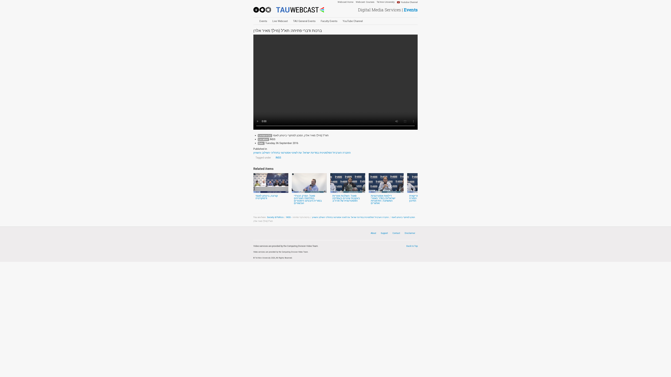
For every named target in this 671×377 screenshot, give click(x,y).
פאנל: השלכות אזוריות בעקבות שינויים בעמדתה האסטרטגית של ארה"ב (346, 198)
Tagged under (263, 157)
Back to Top (412, 246)
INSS (278, 157)
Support (384, 233)
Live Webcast (280, 21)
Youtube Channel (409, 2)
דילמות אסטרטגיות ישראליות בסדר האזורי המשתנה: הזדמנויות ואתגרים (383, 199)
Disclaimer (410, 233)
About (373, 233)
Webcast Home (345, 2)
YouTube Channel (353, 21)
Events (263, 21)
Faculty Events (329, 21)
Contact (396, 233)
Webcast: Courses (365, 2)
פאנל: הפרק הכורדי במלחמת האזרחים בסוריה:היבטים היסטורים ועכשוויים (308, 199)
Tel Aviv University (386, 2)
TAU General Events (304, 21)
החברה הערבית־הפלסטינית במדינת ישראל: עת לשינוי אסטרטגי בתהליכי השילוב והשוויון (350, 217)
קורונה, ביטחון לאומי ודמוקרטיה (266, 197)
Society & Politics (275, 217)
